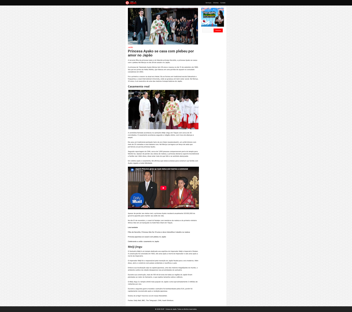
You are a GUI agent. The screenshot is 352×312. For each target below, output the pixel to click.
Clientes (216, 3)
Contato (222, 3)
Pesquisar (218, 30)
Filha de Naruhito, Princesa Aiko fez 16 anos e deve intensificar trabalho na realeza (159, 232)
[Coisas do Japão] (131, 3)
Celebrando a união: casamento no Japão (143, 241)
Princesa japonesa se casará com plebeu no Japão (147, 237)
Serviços (208, 3)
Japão (130, 47)
